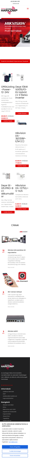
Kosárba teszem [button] (8, 121)
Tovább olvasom (22, 113)
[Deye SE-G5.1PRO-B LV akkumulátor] (8, 176)
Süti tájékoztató (13, 442)
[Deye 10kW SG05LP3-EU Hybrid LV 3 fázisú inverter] (22, 77)
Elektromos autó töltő (9, 409)
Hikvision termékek (8, 405)
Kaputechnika (7, 414)
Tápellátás (6, 418)
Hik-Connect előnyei (15, 292)
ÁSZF (4, 394)
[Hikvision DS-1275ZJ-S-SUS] (22, 176)
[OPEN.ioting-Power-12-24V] (8, 77)
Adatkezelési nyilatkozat (10, 396)
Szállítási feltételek (8, 391)
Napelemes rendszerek (9, 411)
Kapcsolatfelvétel (8, 398)
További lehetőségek (15, 451)
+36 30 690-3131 (15, 1)
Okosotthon (6, 416)
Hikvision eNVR (13, 331)
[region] (15, 440)
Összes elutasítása (15, 455)
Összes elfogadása (15, 447)
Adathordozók (7, 420)
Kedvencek (16, 3)
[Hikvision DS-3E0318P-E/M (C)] (22, 124)
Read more (11, 267)
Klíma (4, 407)
